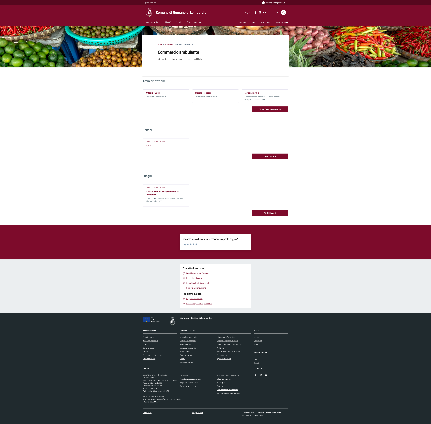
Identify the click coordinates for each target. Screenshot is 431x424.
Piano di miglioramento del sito (228, 393)
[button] (273, 2)
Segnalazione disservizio (189, 382)
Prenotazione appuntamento (190, 379)
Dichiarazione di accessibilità (227, 389)
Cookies (220, 386)
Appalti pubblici (185, 351)
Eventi (256, 363)
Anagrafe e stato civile (188, 337)
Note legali (221, 382)
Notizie (256, 337)
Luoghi (256, 359)
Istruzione (242, 22)
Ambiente (220, 348)
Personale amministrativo (152, 355)
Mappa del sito (197, 412)
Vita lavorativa (185, 344)
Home (160, 44)
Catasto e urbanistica (188, 355)
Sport (253, 22)
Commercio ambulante (156, 141)
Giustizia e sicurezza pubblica (227, 340)
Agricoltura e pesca (224, 358)
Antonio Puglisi (153, 92)
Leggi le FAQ (184, 375)
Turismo (182, 358)
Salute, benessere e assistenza (228, 351)
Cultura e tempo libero (188, 340)
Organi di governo (149, 337)
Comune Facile (257, 415)
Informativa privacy (224, 379)
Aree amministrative (150, 340)
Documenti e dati (149, 358)
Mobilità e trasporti (187, 362)
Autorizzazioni (222, 355)
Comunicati (258, 340)
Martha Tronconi (203, 92)
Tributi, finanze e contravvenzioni (229, 344)
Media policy (147, 412)
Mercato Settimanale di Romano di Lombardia (162, 193)
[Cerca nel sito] (283, 12)
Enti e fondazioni (149, 348)
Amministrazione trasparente (228, 375)
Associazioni (265, 22)
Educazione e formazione (226, 337)
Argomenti (169, 44)
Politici (145, 351)
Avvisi (256, 344)
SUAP (148, 145)
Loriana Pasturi (251, 92)
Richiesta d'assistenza (188, 386)
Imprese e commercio (188, 348)
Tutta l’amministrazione (270, 109)
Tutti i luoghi (270, 212)
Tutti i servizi (270, 156)
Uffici (144, 344)
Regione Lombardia (149, 2)
